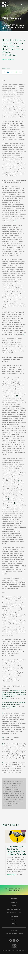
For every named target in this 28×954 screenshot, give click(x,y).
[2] (24, 334)
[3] (17, 396)
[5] (8, 499)
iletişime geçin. (14, 890)
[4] (19, 481)
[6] (15, 503)
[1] (15, 221)
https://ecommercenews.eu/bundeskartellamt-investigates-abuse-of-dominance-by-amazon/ (14, 704)
